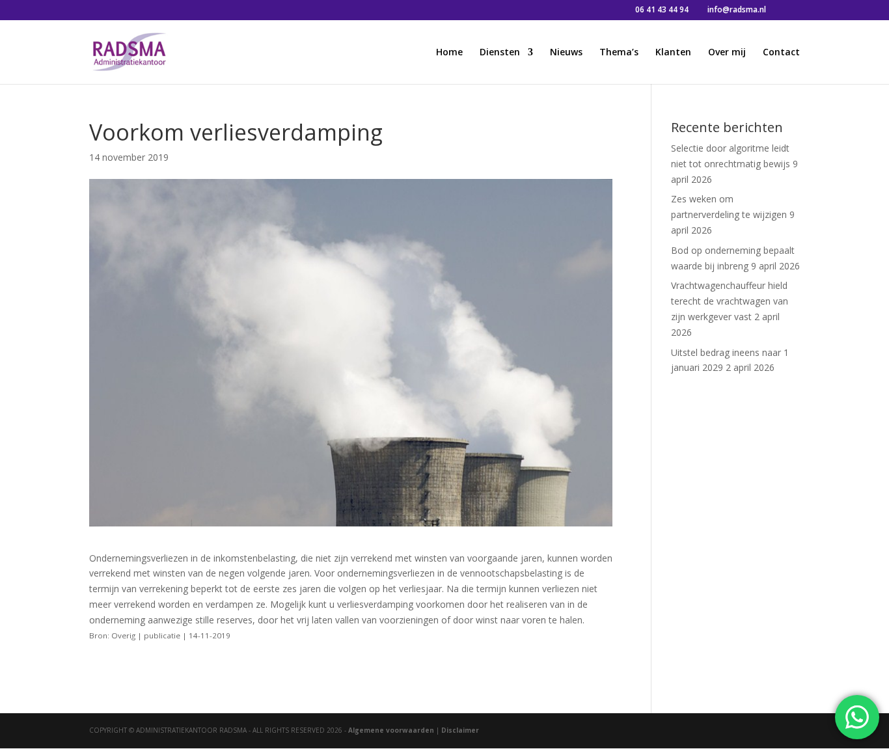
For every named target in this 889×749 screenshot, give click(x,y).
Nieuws (566, 53)
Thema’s (618, 53)
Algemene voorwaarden (391, 730)
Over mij (727, 53)
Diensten (500, 53)
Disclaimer (460, 730)
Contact (781, 53)
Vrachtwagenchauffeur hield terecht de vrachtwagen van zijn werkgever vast (729, 301)
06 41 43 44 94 (662, 9)
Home (449, 53)
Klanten (673, 53)
